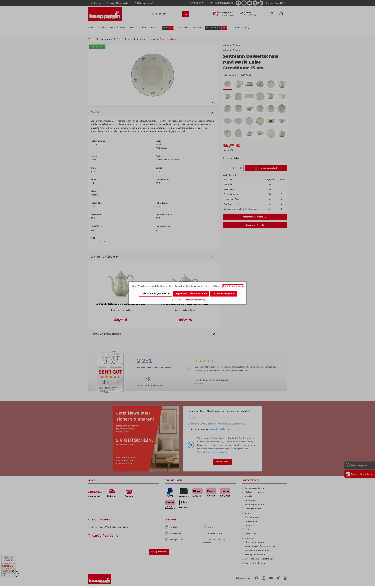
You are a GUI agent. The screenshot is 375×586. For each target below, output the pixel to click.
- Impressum (176, 300)
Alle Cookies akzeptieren (223, 293)
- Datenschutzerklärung (194, 300)
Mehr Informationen (233, 286)
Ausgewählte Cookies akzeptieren (191, 293)
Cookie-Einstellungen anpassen (155, 293)
